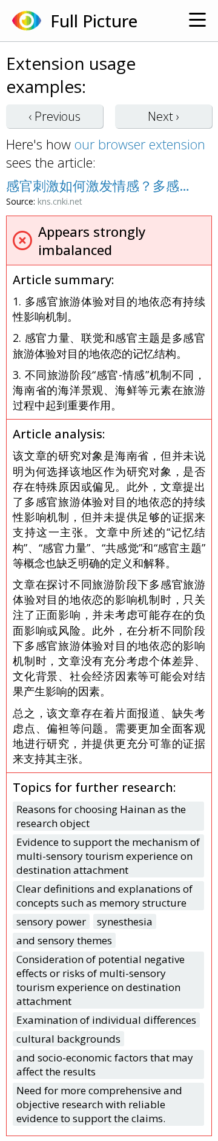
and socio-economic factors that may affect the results (104, 1064)
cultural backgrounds (68, 1039)
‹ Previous (54, 116)
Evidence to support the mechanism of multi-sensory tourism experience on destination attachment (108, 856)
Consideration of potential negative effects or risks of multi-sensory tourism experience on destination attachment (100, 980)
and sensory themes (64, 940)
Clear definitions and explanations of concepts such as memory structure (104, 896)
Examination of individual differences (106, 1020)
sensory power (51, 921)
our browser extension (139, 144)
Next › (163, 116)
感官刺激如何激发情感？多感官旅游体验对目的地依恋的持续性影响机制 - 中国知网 (103, 185)
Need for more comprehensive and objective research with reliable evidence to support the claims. (99, 1104)
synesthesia (125, 921)
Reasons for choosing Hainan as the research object (101, 816)
